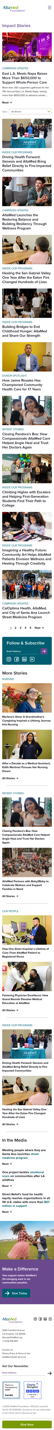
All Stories (8, 778)
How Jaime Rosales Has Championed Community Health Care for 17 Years (22, 385)
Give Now (27, 1424)
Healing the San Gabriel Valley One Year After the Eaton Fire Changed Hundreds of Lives (26, 277)
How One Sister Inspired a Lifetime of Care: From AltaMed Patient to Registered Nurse (25, 952)
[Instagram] (9, 659)
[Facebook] (16, 659)
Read (5, 102)
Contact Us (7, 1349)
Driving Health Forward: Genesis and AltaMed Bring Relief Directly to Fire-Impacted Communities (26, 163)
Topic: (5, 111)
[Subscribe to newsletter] (49, 1373)
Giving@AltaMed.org (12, 1337)
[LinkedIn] (24, 659)
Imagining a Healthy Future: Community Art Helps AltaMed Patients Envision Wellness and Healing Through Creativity (26, 557)
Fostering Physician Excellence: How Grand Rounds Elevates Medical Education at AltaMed (25, 999)
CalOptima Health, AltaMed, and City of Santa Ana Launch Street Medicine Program (26, 612)
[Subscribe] (44, 651)
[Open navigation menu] (50, 7)
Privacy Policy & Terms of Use (16, 1353)
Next (37, 628)
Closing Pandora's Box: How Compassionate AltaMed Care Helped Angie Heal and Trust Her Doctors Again (26, 440)
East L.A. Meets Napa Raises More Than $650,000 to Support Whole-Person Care (24, 78)
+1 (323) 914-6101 (10, 1340)
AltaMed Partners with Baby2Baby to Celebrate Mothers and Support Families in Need (25, 885)
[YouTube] (32, 659)
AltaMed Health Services (14, 1356)
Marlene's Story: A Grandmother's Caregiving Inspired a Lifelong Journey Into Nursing (26, 720)
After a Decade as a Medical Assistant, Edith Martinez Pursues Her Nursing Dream (26, 767)
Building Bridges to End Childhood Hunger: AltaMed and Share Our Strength (24, 331)
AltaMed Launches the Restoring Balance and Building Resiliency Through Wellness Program (24, 221)
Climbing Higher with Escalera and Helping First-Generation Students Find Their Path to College (26, 498)
